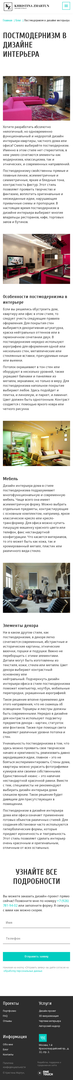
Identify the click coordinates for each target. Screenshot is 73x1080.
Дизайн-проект (47, 1011)
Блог (18, 20)
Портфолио (9, 1011)
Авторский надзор (49, 1026)
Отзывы (7, 1021)
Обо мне (8, 1044)
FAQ (5, 1016)
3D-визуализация (49, 1016)
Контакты (8, 1054)
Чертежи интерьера (50, 1021)
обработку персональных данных (22, 971)
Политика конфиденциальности (14, 1065)
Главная (7, 20)
